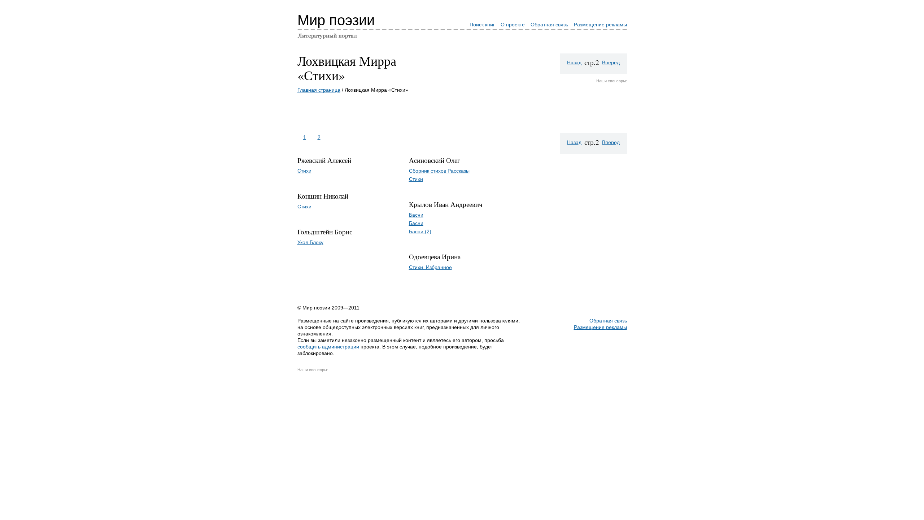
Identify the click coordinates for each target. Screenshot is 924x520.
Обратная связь (549, 24)
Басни (416, 215)
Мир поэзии (336, 20)
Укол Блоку (310, 242)
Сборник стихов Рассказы (439, 171)
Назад (574, 62)
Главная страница (318, 90)
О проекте (513, 24)
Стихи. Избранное (430, 267)
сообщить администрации (328, 347)
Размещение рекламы (600, 24)
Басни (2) (420, 231)
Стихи (304, 171)
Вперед (611, 62)
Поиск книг (482, 24)
